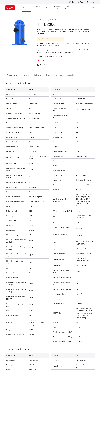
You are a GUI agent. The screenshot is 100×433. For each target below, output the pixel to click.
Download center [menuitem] (57, 8)
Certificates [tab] (37, 75)
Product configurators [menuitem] (37, 8)
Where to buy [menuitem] (67, 8)
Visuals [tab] (48, 75)
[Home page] (10, 7)
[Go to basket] (64, 2)
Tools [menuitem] (48, 8)
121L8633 (59, 56)
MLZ (73, 52)
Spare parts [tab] (58, 75)
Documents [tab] (25, 75)
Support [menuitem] (76, 8)
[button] (71, 2)
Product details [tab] (12, 75)
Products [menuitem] (26, 8)
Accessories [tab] (70, 75)
